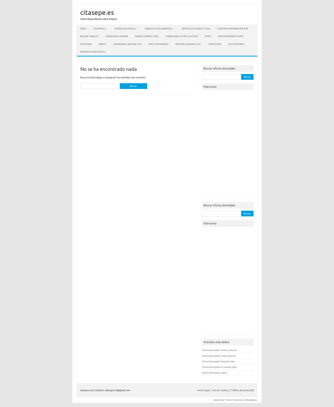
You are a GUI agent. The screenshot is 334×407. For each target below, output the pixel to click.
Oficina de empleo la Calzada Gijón (219, 367)
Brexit (102, 44)
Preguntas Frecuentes (92, 52)
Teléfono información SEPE (232, 29)
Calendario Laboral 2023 (127, 44)
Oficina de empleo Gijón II (215, 372)
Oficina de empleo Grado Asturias (219, 356)
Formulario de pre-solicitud (182, 36)
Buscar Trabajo (89, 36)
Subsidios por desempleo (159, 29)
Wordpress (251, 400)
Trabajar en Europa (116, 36)
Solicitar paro (236, 44)
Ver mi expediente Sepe (230, 36)
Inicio (83, 29)
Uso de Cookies (220, 390)
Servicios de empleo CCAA (196, 29)
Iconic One (218, 400)
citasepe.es (97, 12)
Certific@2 (86, 44)
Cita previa (99, 29)
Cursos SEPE (214, 44)
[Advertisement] (228, 145)
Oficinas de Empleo (125, 29)
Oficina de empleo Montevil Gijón (218, 361)
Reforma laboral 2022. (188, 44)
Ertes (208, 36)
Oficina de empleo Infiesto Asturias (219, 350)
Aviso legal (203, 390)
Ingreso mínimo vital (147, 36)
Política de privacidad (242, 390)
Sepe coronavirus (158, 44)
